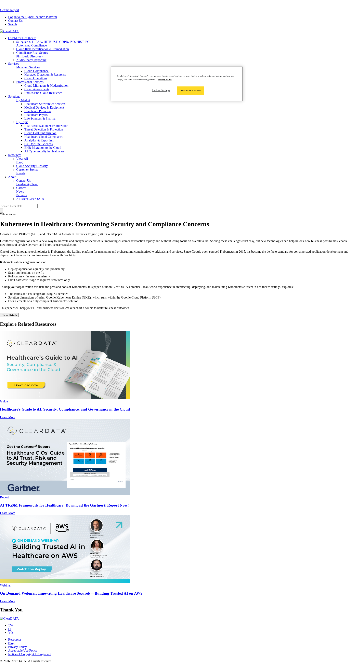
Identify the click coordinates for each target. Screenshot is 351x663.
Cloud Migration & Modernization (46, 85)
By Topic (22, 122)
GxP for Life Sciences (38, 144)
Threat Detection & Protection (43, 129)
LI (9, 629)
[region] (177, 83)
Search (12, 24)
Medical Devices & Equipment (44, 107)
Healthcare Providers (37, 111)
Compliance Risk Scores (32, 52)
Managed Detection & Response (45, 74)
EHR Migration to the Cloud (42, 147)
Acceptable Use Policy (22, 650)
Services (13, 63)
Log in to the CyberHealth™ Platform (32, 17)
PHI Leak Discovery (29, 56)
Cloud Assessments (36, 89)
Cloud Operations (35, 78)
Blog (19, 162)
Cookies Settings (161, 90)
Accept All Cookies (190, 90)
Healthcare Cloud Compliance (43, 136)
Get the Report (9, 10)
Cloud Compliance (36, 71)
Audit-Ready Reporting (31, 60)
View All (22, 158)
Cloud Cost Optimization (40, 133)
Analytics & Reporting (38, 140)
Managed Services (28, 67)
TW (10, 625)
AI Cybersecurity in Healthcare (44, 151)
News (20, 191)
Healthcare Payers (36, 114)
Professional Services (29, 82)
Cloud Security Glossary (32, 166)
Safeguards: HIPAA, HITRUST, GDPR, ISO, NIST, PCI (53, 41)
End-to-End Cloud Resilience (43, 93)
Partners (21, 195)
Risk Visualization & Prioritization (46, 125)
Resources (14, 155)
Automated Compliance (31, 45)
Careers (21, 188)
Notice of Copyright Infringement (29, 654)
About (12, 177)
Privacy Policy (17, 647)
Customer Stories (27, 169)
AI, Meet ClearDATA (30, 199)
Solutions (14, 96)
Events (20, 173)
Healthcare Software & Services (44, 104)
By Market (23, 100)
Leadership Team (27, 184)
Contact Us (15, 20)
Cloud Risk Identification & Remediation (42, 49)
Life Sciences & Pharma (39, 118)
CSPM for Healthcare (22, 38)
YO (10, 632)
